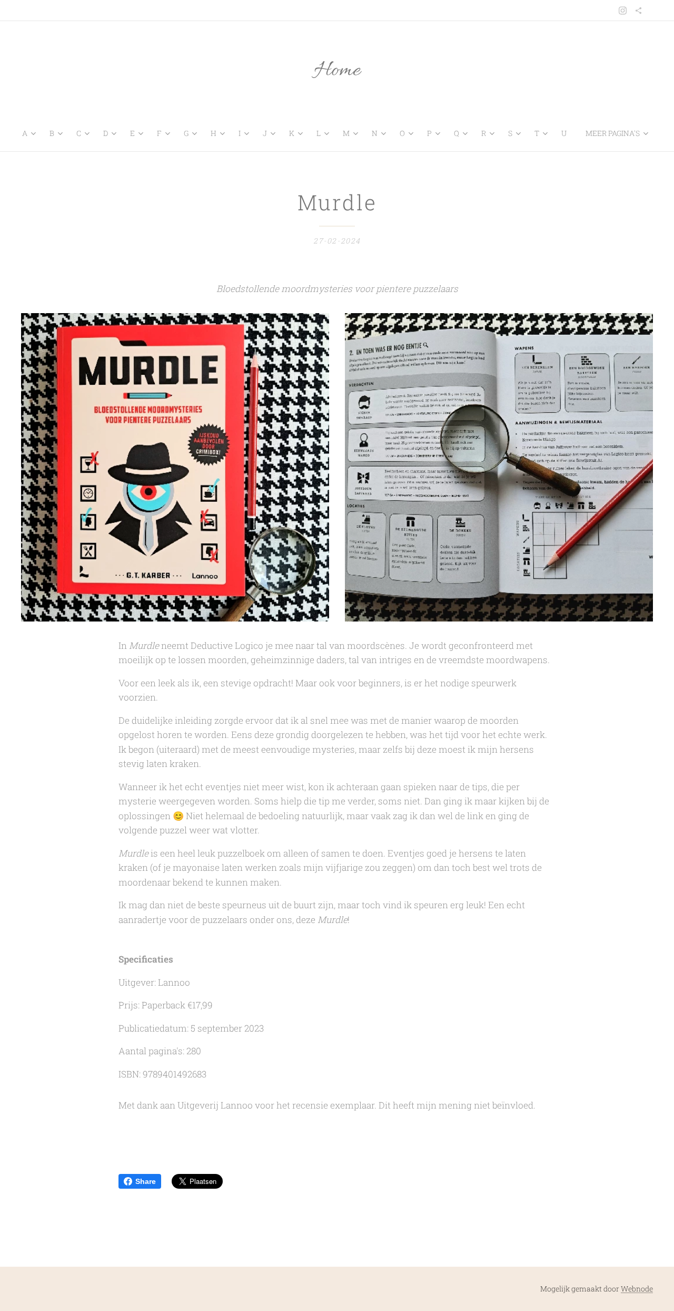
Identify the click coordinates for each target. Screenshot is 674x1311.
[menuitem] (31, 133)
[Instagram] (622, 11)
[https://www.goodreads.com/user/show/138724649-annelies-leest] (638, 11)
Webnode (637, 1289)
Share (145, 1181)
